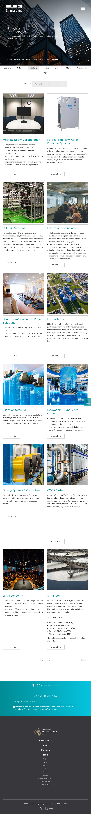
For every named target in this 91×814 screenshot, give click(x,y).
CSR (45, 769)
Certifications (82, 68)
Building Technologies (33, 59)
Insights (45, 73)
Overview (7, 68)
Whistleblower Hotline (45, 778)
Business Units (19, 59)
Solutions (20, 68)
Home (9, 59)
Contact (45, 775)
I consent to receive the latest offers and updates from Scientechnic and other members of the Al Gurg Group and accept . (44, 708)
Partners (45, 750)
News (45, 762)
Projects (46, 68)
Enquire (87, 403)
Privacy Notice (52, 709)
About (45, 745)
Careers (45, 772)
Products (47, 59)
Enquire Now (11, 174)
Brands (57, 68)
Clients (68, 68)
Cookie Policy (45, 785)
